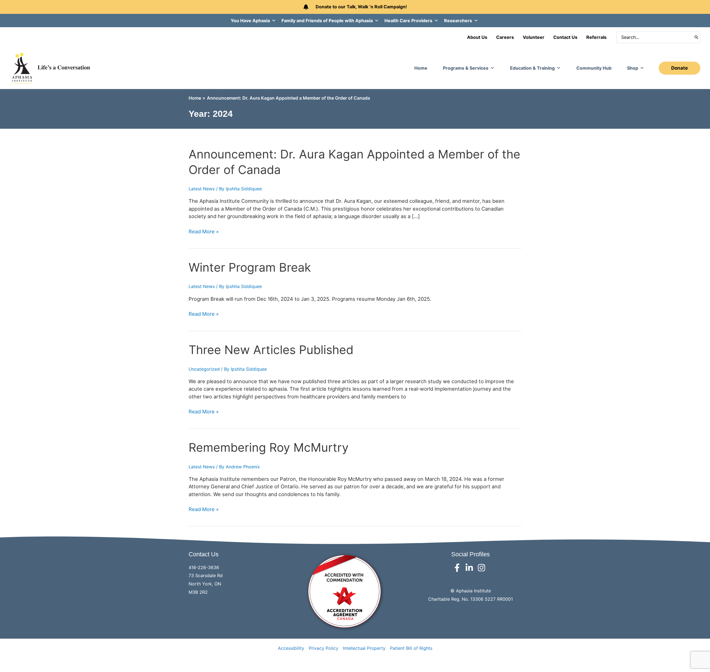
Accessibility (291, 648)
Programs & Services (465, 68)
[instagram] (482, 568)
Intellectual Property (364, 648)
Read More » (204, 231)
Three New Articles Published (271, 350)
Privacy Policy (323, 648)
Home (420, 68)
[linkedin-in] (470, 568)
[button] (679, 68)
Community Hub (594, 68)
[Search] (696, 37)
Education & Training (532, 68)
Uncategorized (204, 369)
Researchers (458, 20)
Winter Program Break (250, 267)
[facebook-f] (458, 568)
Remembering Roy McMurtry (269, 447)
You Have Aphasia (250, 20)
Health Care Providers (408, 20)
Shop (632, 68)
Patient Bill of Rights (411, 648)
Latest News (202, 188)
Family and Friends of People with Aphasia (327, 20)
